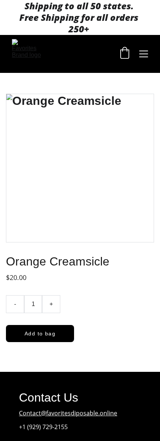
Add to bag (40, 334)
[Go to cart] (124, 53)
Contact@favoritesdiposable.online (68, 413)
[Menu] (143, 54)
